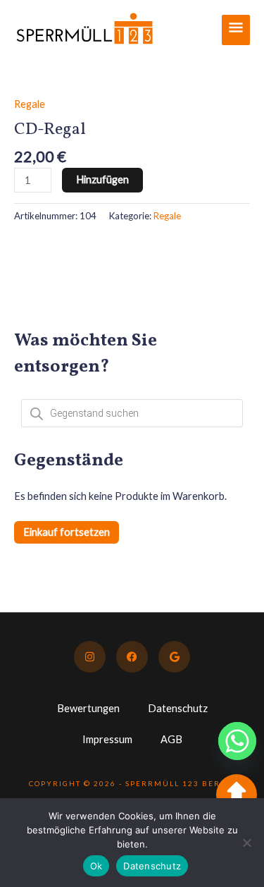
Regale (29, 104)
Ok (96, 865)
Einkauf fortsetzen (66, 532)
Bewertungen (88, 708)
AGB (171, 739)
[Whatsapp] (237, 741)
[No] (246, 843)
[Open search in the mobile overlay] (132, 413)
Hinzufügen (102, 179)
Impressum (107, 739)
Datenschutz (178, 708)
